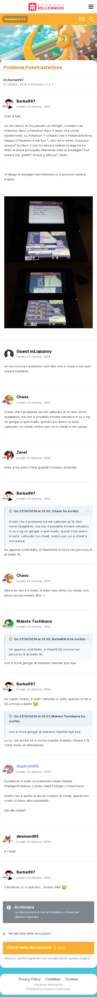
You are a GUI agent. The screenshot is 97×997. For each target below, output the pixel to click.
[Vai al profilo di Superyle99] (9, 769)
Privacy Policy (30, 979)
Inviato (33, 106)
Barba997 (16, 80)
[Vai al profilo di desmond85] (9, 839)
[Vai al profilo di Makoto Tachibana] (9, 624)
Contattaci (53, 979)
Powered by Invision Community (48, 989)
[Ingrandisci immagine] (48, 229)
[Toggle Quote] (11, 511)
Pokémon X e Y (42, 84)
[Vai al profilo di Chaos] (9, 400)
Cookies (71, 979)
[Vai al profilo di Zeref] (9, 455)
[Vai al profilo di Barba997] (9, 104)
